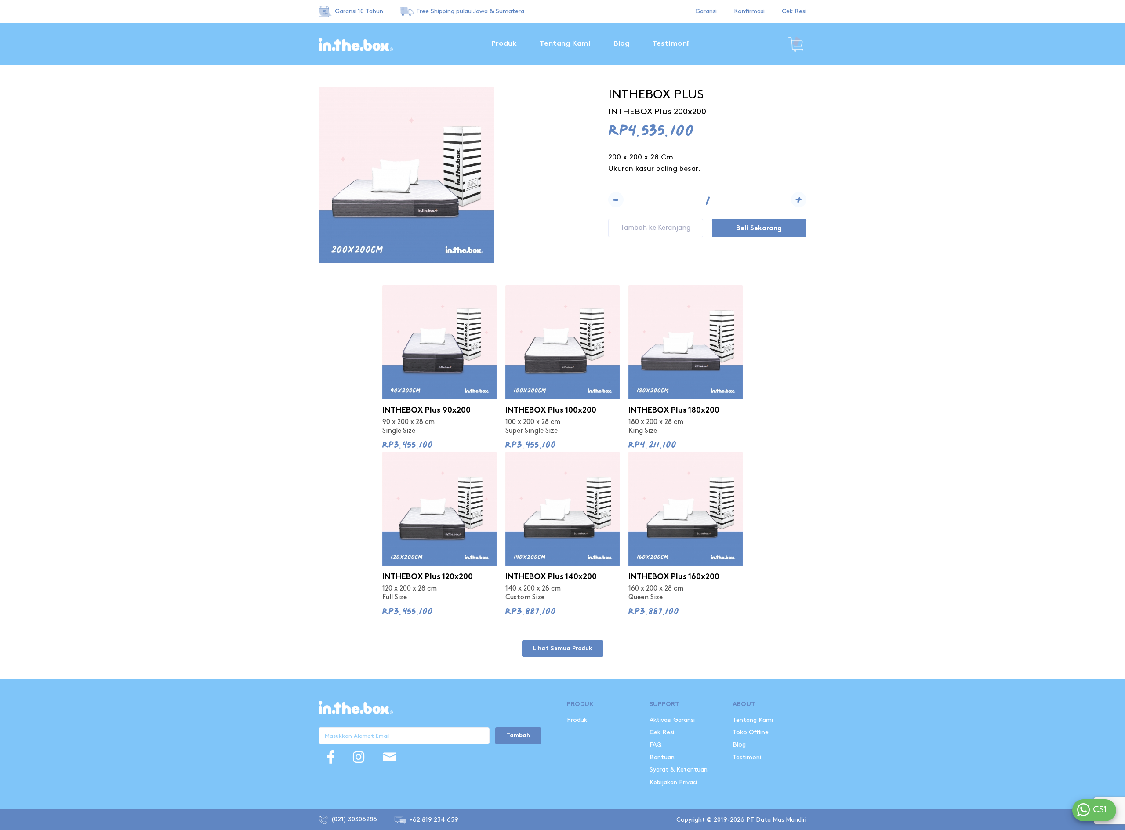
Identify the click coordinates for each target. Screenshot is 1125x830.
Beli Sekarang (759, 228)
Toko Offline (751, 732)
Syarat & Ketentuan (679, 769)
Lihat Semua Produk (562, 649)
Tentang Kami (565, 43)
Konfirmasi (749, 11)
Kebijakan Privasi (673, 782)
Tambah (518, 736)
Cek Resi (794, 11)
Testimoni (670, 43)
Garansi (706, 11)
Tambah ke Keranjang (655, 228)
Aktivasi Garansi (672, 720)
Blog (621, 43)
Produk (504, 43)
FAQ (656, 744)
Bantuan (662, 757)
